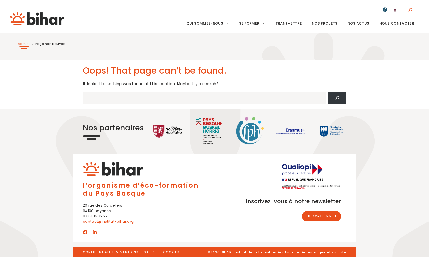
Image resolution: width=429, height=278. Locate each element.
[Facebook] (385, 9)
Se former (249, 23)
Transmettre (289, 23)
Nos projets (325, 23)
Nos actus (358, 23)
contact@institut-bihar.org (108, 221)
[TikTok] (394, 10)
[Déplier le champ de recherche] (410, 10)
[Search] (337, 98)
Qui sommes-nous (204, 23)
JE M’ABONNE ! (321, 216)
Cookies (171, 252)
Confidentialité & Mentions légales (119, 252)
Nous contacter (396, 23)
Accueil (24, 43)
